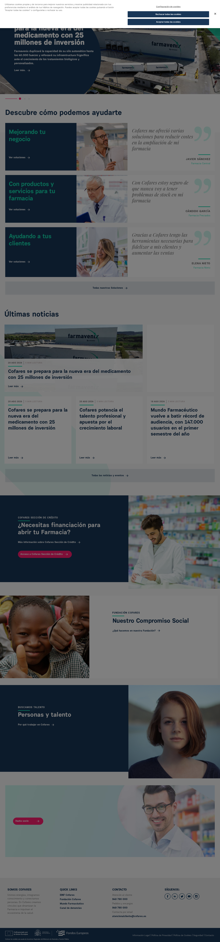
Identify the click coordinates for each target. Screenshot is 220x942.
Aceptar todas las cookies (168, 22)
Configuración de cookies (168, 6)
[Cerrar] (215, 13)
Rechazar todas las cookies (168, 14)
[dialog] (110, 14)
